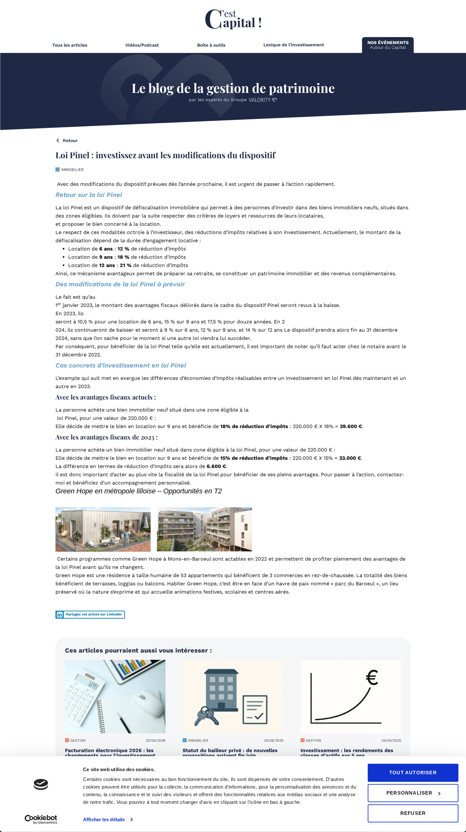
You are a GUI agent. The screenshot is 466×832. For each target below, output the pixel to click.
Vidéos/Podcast (142, 45)
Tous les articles (69, 45)
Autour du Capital (388, 45)
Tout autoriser (413, 772)
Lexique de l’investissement (293, 44)
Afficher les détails (104, 819)
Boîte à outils (211, 45)
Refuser (413, 813)
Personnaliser (409, 793)
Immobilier (72, 169)
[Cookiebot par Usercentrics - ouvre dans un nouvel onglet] (41, 819)
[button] (90, 615)
